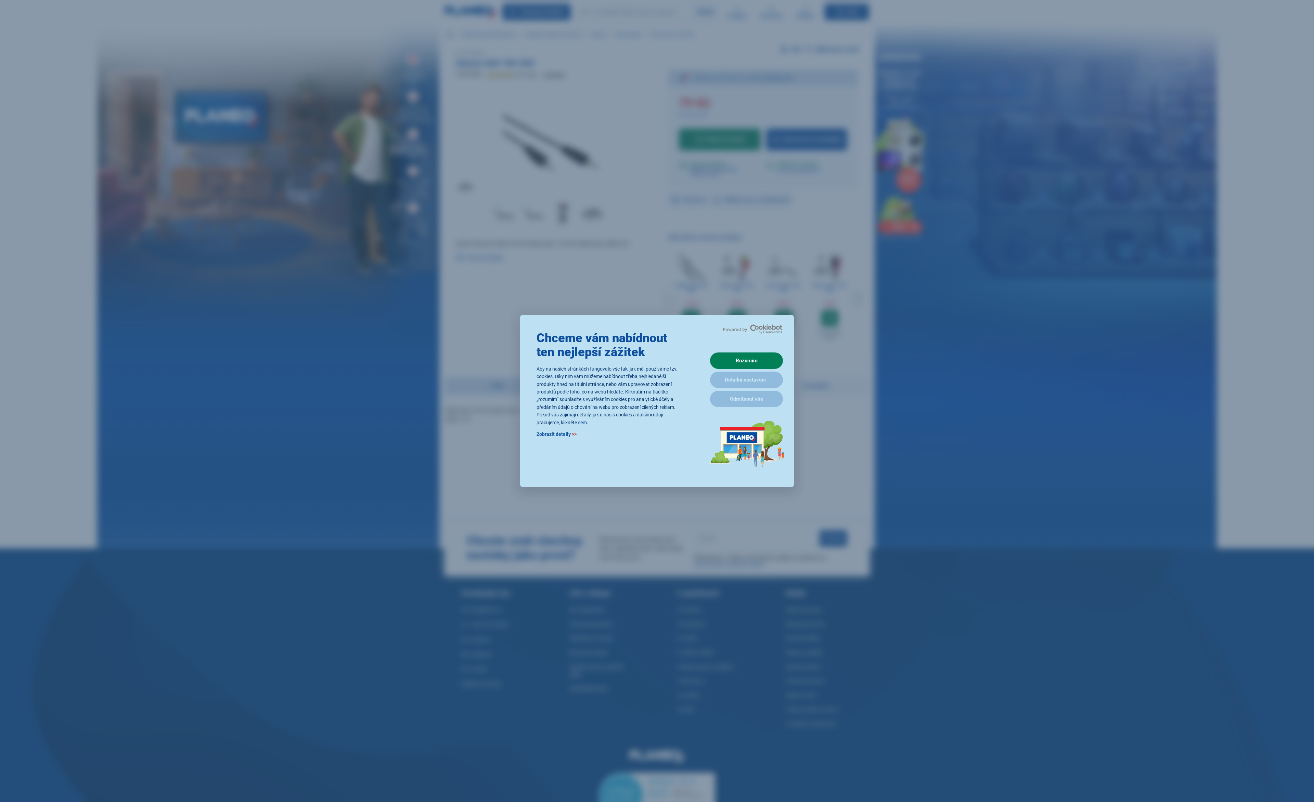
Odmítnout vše (746, 399)
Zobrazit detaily (557, 434)
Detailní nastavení (745, 380)
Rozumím (747, 361)
